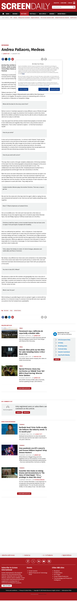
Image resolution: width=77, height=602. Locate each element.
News (21, 328)
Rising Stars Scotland (24, 17)
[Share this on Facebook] (3, 59)
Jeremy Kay (6, 53)
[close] (46, 56)
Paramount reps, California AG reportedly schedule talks (31, 332)
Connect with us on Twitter (33, 561)
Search (74, 7)
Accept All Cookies (55, 89)
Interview (6, 310)
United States (17, 310)
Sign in (70, 2)
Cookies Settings (23, 89)
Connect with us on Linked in (39, 561)
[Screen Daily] (26, 9)
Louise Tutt (38, 434)
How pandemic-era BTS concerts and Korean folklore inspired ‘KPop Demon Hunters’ (33, 450)
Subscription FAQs (66, 590)
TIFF (11, 17)
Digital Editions (67, 555)
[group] (61, 14)
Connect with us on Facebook (28, 561)
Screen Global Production (61, 576)
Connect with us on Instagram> (49, 561)
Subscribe (63, 2)
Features (22, 424)
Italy (11, 310)
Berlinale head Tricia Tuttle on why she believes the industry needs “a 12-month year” (33, 429)
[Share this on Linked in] (9, 59)
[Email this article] (12, 59)
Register (56, 2)
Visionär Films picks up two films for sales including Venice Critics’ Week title (32, 352)
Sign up (57, 359)
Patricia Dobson (39, 479)
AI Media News (58, 573)
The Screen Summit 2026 (47, 17)
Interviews (5, 45)
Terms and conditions (11, 590)
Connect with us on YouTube (44, 561)
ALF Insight (57, 574)
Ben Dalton (37, 356)
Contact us (27, 555)
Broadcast (57, 571)
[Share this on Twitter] (6, 59)
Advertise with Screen (8, 555)
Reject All (43, 89)
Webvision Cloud (42, 594)
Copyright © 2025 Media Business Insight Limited (47, 590)
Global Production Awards (62, 17)
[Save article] (45, 59)
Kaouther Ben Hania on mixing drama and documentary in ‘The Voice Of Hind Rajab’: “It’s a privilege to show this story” (32, 474)
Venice (15, 17)
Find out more (7, 585)
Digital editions (35, 17)
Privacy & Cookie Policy (25, 590)
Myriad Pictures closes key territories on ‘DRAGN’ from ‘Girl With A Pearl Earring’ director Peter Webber (31, 372)
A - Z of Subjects (48, 555)
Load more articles (24, 388)
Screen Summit (33, 571)
